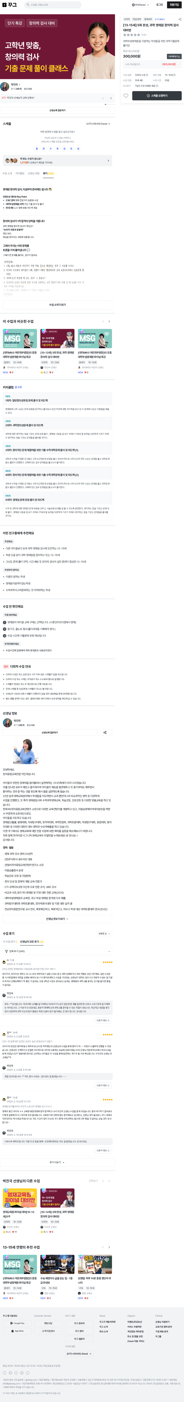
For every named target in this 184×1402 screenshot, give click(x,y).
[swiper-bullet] (105, 104)
